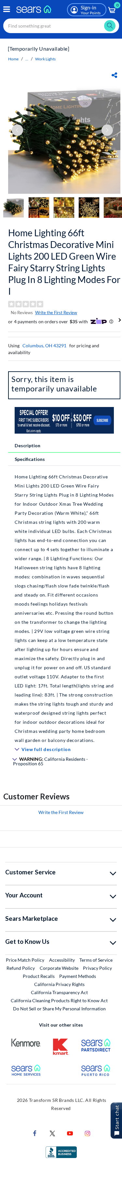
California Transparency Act (59, 992)
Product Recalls (39, 976)
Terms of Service (96, 960)
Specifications (30, 459)
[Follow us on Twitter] (52, 1132)
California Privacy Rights (59, 984)
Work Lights (45, 58)
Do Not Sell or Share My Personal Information (59, 1008)
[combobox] (61, 25)
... (26, 58)
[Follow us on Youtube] (69, 1132)
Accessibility (62, 960)
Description (27, 445)
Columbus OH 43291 (44, 345)
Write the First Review (56, 312)
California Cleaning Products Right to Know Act (59, 1000)
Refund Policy (21, 968)
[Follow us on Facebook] (34, 1132)
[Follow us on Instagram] (87, 1132)
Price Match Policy (25, 960)
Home (13, 58)
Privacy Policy (97, 968)
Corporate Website (59, 968)
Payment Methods (77, 976)
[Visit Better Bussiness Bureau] (61, 1151)
